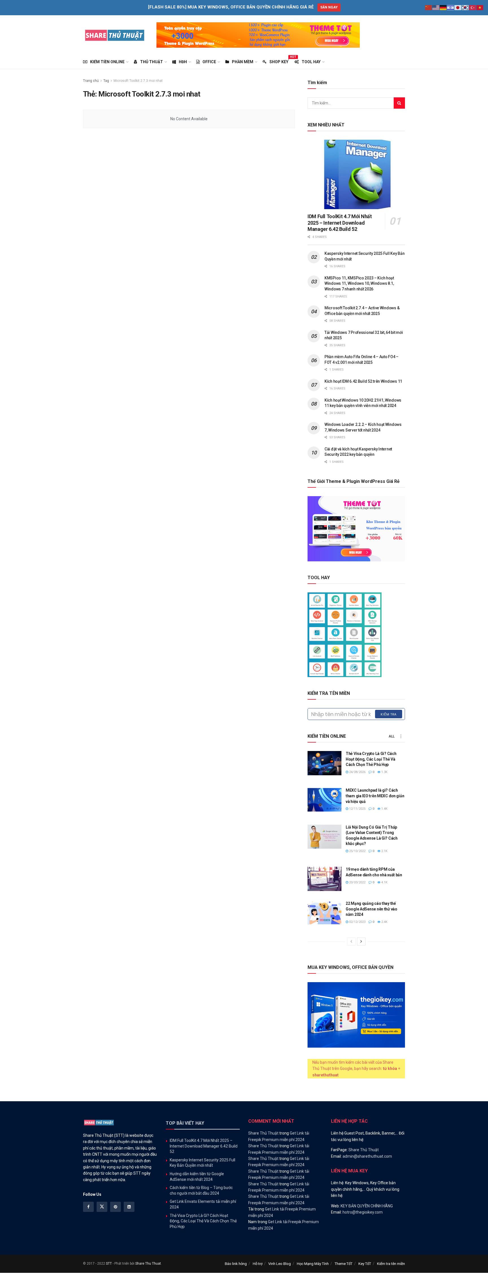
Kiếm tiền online (107, 62)
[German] (443, 7)
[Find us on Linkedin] (129, 1207)
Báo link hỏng (236, 1264)
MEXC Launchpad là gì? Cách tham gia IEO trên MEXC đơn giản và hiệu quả (375, 795)
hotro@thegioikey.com (363, 1212)
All (392, 736)
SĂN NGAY (329, 7)
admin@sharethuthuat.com (367, 1156)
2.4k (383, 922)
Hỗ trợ (257, 1264)
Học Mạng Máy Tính (313, 1264)
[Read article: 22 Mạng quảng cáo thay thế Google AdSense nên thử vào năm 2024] (324, 913)
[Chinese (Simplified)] (428, 7)
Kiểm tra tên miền (391, 1264)
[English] (436, 7)
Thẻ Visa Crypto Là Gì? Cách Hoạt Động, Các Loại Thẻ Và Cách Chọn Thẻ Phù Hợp (371, 759)
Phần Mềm (242, 62)
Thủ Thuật (151, 62)
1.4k (383, 809)
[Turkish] (472, 7)
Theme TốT (343, 1264)
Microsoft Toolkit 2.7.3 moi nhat (138, 81)
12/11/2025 (356, 809)
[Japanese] (458, 7)
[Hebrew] (450, 7)
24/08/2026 (356, 772)
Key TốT (364, 1264)
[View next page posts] (361, 941)
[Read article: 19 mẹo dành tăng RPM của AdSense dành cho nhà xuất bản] (324, 879)
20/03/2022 (356, 882)
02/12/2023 (356, 922)
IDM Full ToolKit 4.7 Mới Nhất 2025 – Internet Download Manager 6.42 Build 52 (340, 222)
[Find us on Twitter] (102, 1207)
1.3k (383, 772)
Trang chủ (91, 81)
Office (209, 62)
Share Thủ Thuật (263, 1133)
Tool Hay (311, 62)
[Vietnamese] (480, 7)
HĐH (183, 62)
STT (109, 1264)
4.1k (383, 882)
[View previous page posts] (351, 941)
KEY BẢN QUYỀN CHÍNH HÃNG (367, 1206)
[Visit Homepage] (115, 35)
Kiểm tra (388, 714)
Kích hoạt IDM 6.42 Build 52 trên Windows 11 (363, 381)
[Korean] (465, 7)
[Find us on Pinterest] (115, 1207)
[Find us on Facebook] (88, 1207)
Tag (106, 81)
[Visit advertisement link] (258, 35)
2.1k (383, 851)
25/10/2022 (356, 851)
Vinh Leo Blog (279, 1264)
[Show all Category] (400, 736)
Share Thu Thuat (148, 1264)
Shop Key (278, 61)
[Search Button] (399, 103)
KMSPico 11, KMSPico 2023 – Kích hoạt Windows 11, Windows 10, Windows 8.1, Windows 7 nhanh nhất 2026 (359, 283)
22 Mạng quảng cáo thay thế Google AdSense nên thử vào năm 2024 (371, 909)
